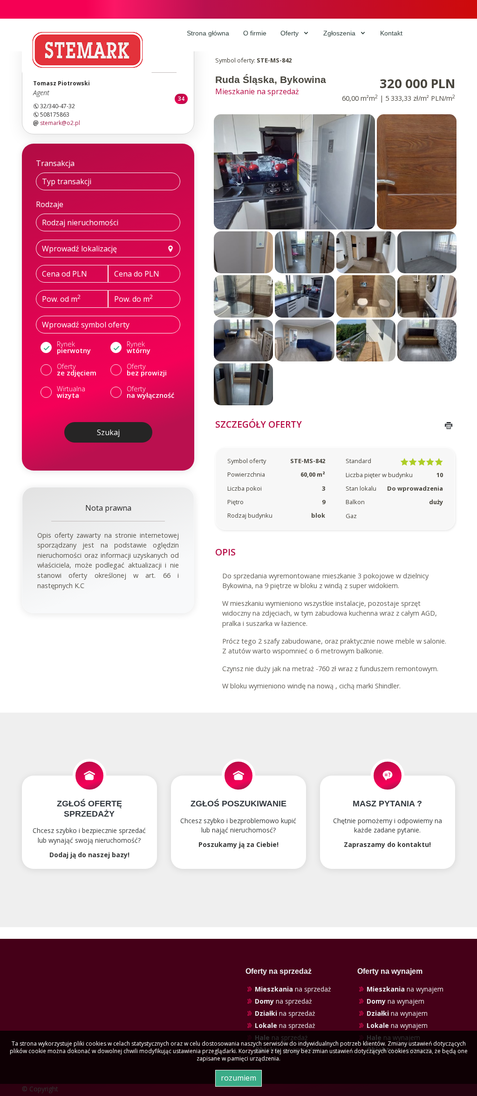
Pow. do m (133, 298)
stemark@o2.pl (60, 123)
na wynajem (405, 989)
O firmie (254, 33)
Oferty (290, 33)
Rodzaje (49, 204)
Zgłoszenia (340, 33)
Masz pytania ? (387, 803)
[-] (294, 171)
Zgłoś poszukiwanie (238, 803)
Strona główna (208, 33)
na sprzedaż (293, 989)
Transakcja (55, 163)
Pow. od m (61, 298)
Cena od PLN (64, 274)
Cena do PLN (136, 274)
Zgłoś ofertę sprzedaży (89, 809)
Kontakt (391, 33)
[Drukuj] (448, 425)
